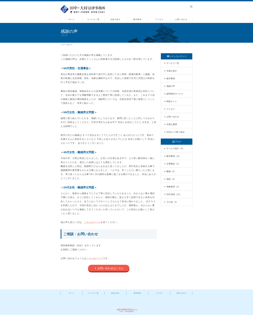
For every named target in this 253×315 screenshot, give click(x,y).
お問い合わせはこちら (110, 268)
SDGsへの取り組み (175, 132)
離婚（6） (171, 171)
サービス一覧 (93, 19)
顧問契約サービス (174, 94)
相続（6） (171, 179)
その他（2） (172, 202)
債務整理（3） (173, 187)
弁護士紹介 (115, 19)
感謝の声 (69, 44)
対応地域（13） (173, 194)
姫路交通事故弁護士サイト (127, 309)
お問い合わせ (181, 19)
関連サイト (171, 101)
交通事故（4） (173, 164)
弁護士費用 (171, 124)
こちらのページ (92, 222)
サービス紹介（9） (175, 148)
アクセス (159, 19)
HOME (63, 44)
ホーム (72, 19)
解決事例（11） (173, 156)
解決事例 (137, 19)
